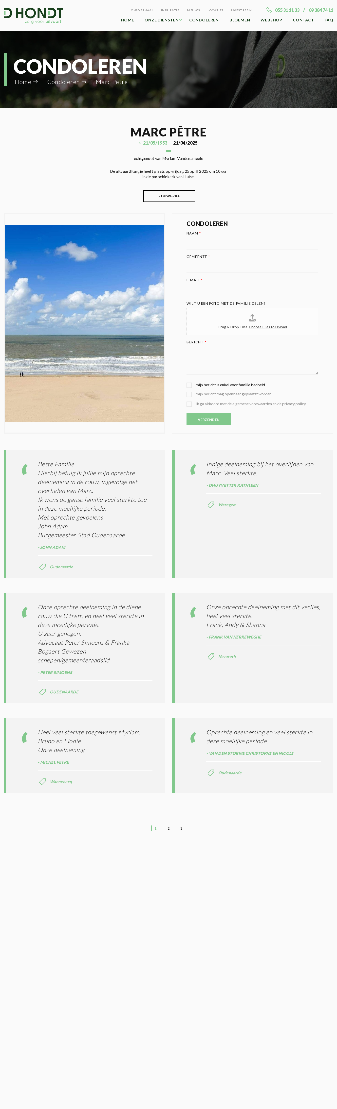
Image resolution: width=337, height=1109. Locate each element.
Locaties (215, 10)
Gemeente (198, 256)
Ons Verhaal (142, 10)
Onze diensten (161, 19)
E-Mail (195, 280)
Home (127, 19)
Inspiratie (170, 10)
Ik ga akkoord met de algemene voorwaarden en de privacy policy (251, 403)
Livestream (241, 10)
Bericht (196, 342)
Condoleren (204, 19)
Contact (303, 19)
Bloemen (239, 19)
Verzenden (209, 420)
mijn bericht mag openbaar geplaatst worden (233, 393)
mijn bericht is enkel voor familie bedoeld (230, 384)
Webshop (271, 19)
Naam (194, 233)
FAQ (329, 19)
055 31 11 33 (287, 10)
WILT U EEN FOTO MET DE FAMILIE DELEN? (226, 303)
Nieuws (193, 10)
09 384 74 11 (321, 10)
